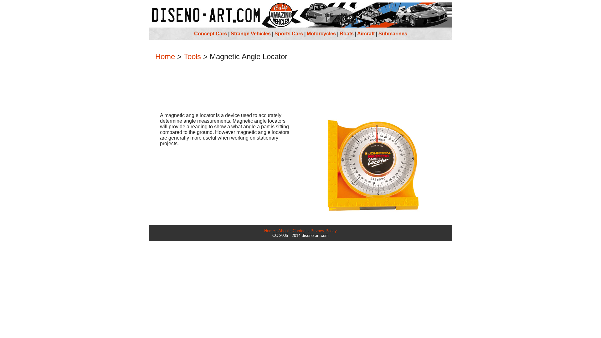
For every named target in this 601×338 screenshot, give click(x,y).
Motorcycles (321, 33)
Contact (300, 230)
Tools (192, 56)
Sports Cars (289, 33)
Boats (347, 33)
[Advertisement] (300, 87)
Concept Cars (210, 33)
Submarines (392, 33)
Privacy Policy (324, 230)
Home (165, 56)
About (283, 230)
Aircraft (366, 33)
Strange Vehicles (251, 33)
